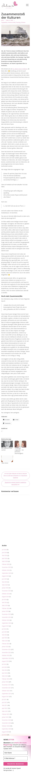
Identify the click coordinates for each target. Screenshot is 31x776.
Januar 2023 (5, 646)
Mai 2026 (4, 555)
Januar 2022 (5, 682)
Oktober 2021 (6, 690)
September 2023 (6, 623)
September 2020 (6, 729)
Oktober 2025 (6, 570)
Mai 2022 (4, 670)
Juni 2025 (4, 579)
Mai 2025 (4, 582)
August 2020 (5, 732)
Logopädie (4, 22)
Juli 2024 (4, 599)
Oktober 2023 (6, 620)
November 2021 (6, 688)
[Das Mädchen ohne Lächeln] (7, 444)
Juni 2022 (4, 667)
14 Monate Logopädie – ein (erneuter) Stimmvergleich (19, 450)
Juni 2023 (4, 632)
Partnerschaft (12, 22)
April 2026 (4, 558)
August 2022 (5, 661)
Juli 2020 (4, 735)
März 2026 (5, 561)
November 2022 (6, 652)
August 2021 (5, 696)
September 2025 (6, 573)
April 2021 (4, 708)
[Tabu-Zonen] (7, 459)
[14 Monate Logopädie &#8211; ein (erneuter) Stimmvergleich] (20, 444)
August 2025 (5, 576)
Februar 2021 (5, 714)
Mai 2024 (4, 602)
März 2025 (5, 585)
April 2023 (4, 638)
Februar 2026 (5, 564)
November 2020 (6, 723)
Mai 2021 (4, 705)
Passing (18, 22)
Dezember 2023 (6, 614)
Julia (2, 20)
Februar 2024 (5, 608)
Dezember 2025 (6, 567)
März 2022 (5, 676)
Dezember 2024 (6, 591)
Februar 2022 (5, 679)
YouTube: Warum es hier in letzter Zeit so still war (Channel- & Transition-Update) (15, 475)
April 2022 (4, 673)
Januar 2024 (5, 611)
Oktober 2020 (6, 726)
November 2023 (6, 617)
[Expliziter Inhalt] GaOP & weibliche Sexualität (15, 483)
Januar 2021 (5, 717)
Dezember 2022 (6, 649)
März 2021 (5, 711)
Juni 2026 (4, 552)
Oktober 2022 (6, 655)
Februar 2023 (5, 643)
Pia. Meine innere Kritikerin (19, 69)
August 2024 (5, 596)
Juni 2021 (4, 702)
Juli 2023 (4, 629)
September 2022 (6, 658)
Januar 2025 (5, 588)
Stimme (23, 22)
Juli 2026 (4, 549)
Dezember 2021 (6, 685)
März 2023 (5, 641)
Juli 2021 (4, 699)
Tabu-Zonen (4, 463)
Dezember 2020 (6, 720)
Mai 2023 (4, 635)
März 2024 (5, 605)
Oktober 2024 (6, 593)
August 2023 (5, 626)
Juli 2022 (4, 664)
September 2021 (6, 693)
